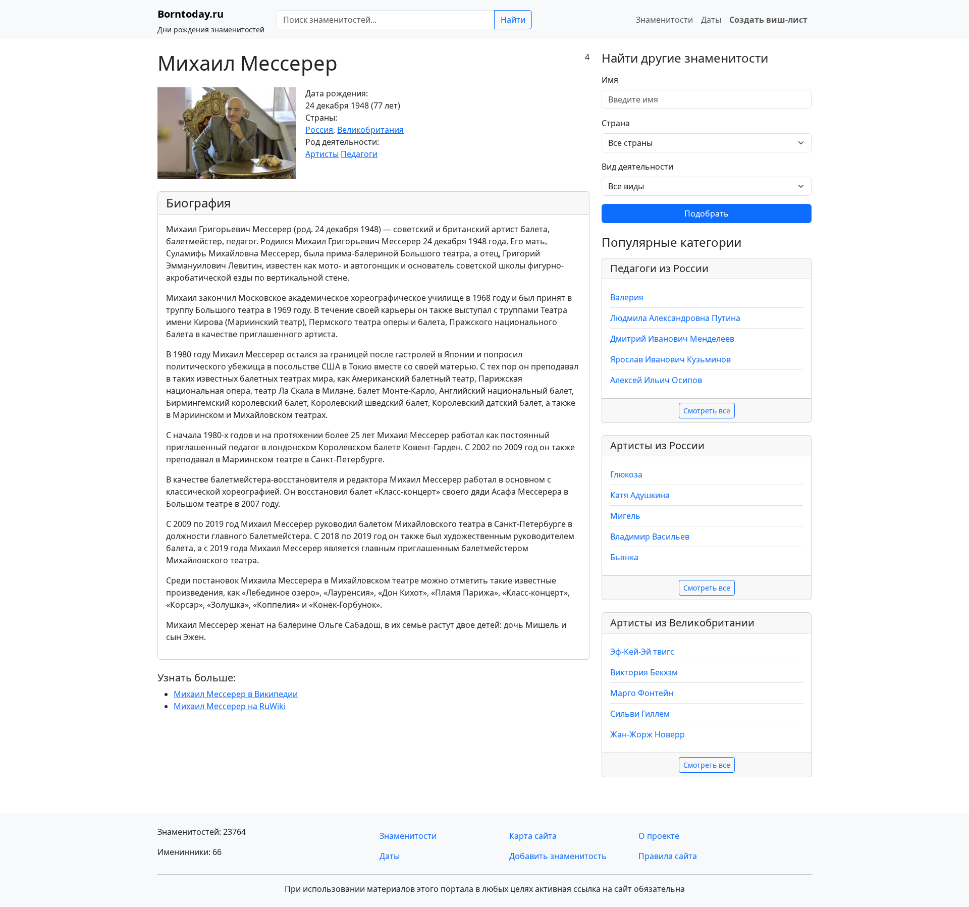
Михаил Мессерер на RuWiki (230, 706)
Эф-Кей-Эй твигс (642, 651)
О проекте (658, 835)
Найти (513, 19)
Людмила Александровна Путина (675, 318)
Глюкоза (626, 474)
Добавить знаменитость (558, 856)
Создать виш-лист (768, 19)
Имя (610, 79)
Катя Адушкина (640, 495)
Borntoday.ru (190, 14)
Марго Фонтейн (641, 693)
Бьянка (624, 557)
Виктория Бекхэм (644, 672)
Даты (711, 19)
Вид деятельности (637, 166)
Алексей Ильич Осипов (656, 380)
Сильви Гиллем (640, 713)
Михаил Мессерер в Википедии (236, 694)
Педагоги (359, 153)
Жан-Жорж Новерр (647, 734)
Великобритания (370, 129)
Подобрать (706, 213)
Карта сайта (533, 835)
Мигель (625, 515)
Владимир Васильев (649, 536)
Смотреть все (706, 410)
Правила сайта (667, 856)
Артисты (322, 153)
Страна (616, 123)
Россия (319, 129)
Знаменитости (664, 19)
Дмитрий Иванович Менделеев (672, 338)
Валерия (626, 297)
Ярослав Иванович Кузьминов (670, 359)
